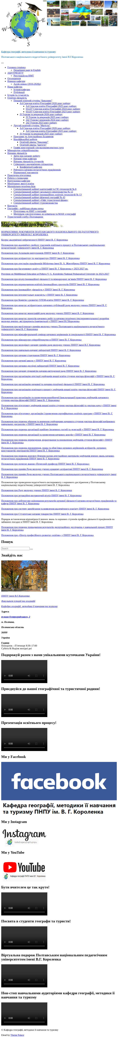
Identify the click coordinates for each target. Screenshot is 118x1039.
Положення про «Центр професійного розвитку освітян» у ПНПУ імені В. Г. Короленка (47, 535)
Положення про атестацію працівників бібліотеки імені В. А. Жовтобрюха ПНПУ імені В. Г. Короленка (55, 263)
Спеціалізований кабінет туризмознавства (36, 203)
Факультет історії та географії (18, 601)
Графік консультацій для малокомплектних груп (39, 147)
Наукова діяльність (17, 153)
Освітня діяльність (17, 98)
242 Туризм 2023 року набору (41, 122)
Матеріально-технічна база (21, 186)
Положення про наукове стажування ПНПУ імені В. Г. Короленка (35, 355)
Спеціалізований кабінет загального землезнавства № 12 (43, 192)
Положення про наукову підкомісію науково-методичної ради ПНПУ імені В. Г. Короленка (48, 371)
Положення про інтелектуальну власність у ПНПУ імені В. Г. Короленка (39, 295)
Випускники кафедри (18, 180)
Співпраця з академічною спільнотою (33, 164)
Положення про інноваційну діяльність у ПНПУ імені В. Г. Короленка (38, 289)
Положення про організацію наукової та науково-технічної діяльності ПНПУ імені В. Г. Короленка (53, 384)
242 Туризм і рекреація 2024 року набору (47, 120)
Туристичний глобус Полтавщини (25, 216)
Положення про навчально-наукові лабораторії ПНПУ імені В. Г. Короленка (41, 350)
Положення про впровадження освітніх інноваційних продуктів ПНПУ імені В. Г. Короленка (50, 284)
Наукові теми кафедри (25, 158)
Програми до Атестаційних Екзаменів (33, 136)
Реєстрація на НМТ (24, 75)
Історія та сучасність (18, 95)
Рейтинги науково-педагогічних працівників (37, 169)
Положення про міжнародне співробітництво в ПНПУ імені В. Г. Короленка (41, 339)
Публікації (19, 92)
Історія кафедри (22, 89)
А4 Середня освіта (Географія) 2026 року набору (45, 103)
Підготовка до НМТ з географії (30, 211)
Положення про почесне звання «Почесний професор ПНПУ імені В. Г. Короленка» (45, 464)
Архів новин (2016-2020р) (27, 84)
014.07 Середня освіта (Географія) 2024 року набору (53, 109)
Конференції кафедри (31, 167)
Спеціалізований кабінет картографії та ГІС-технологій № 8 (45, 189)
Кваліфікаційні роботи (25, 139)
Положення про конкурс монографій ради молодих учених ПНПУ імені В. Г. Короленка (47, 313)
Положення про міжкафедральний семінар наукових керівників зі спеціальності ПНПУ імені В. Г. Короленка (58, 334)
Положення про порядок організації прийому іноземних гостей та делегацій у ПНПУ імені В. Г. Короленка (57, 429)
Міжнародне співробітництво (22, 150)
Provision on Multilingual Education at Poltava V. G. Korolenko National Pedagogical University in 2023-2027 (55, 274)
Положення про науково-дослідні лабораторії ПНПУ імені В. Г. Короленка (40, 366)
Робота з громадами (17, 178)
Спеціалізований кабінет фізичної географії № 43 (39, 197)
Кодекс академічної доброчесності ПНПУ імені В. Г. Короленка (34, 240)
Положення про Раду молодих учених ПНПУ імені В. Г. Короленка (36, 490)
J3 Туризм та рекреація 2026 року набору (41, 114)
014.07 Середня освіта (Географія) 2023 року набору (53, 111)
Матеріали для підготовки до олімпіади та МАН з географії (45, 214)
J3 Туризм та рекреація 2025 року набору (47, 117)
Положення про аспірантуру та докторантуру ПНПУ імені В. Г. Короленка (40, 258)
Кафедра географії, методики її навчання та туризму (28, 51)
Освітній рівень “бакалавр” (34, 142)
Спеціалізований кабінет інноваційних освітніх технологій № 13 (48, 194)
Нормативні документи (26, 172)
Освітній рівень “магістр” (33, 145)
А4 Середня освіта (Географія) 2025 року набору (51, 106)
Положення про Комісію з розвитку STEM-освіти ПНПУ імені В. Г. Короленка (42, 300)
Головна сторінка (16, 67)
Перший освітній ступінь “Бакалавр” (33, 100)
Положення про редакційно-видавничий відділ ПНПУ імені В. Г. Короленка (41, 495)
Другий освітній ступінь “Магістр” (32, 125)
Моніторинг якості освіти (20, 183)
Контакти (12, 205)
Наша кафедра (14, 86)
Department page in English (27, 70)
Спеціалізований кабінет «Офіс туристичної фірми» (41, 200)
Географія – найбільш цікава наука (25, 208)
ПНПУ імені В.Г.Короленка (15, 596)
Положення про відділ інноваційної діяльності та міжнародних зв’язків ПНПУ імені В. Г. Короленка (54, 279)
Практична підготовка (19, 175)
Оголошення (14, 78)
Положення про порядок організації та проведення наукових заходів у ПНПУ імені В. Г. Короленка (53, 434)
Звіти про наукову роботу (27, 156)
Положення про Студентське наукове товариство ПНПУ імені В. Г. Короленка (42, 514)
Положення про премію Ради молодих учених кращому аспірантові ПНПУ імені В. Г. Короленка (52, 469)
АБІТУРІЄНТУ (15, 73)
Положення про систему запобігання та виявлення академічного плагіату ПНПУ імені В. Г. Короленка (55, 508)
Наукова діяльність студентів (29, 161)
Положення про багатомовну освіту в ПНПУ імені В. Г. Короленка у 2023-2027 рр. (44, 268)
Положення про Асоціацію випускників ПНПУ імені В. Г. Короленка (37, 253)
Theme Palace (17, 1035)
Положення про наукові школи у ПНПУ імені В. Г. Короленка (33, 360)
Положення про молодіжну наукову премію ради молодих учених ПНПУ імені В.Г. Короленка (50, 345)
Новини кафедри (16, 81)
